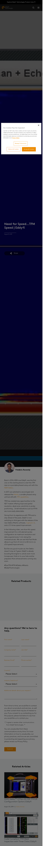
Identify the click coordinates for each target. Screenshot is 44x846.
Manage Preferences (20, 143)
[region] (21, 138)
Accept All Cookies (29, 149)
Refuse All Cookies (13, 149)
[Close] (38, 125)
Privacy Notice (15, 137)
